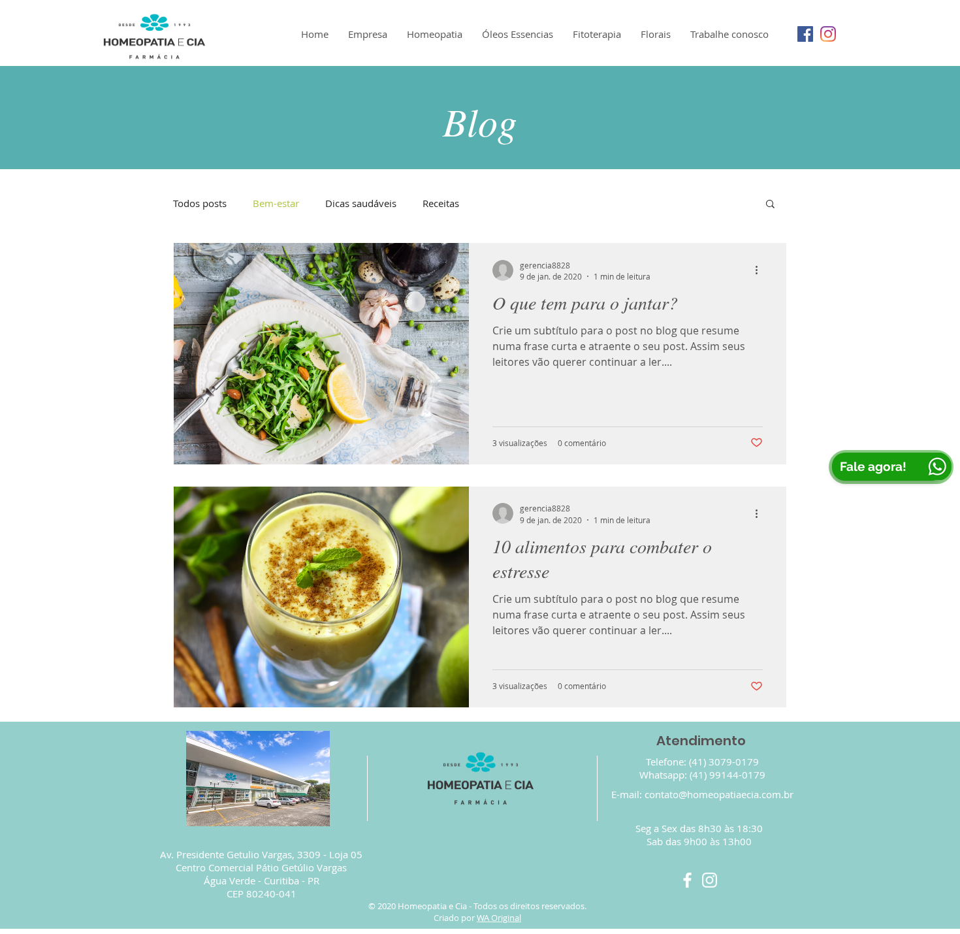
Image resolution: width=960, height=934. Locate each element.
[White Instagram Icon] (709, 880)
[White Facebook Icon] (687, 880)
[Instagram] (828, 34)
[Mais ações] (761, 270)
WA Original (499, 918)
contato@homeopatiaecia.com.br (719, 794)
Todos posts (200, 203)
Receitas (441, 203)
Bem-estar (276, 203)
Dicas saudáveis (360, 203)
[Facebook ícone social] (805, 34)
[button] (770, 205)
